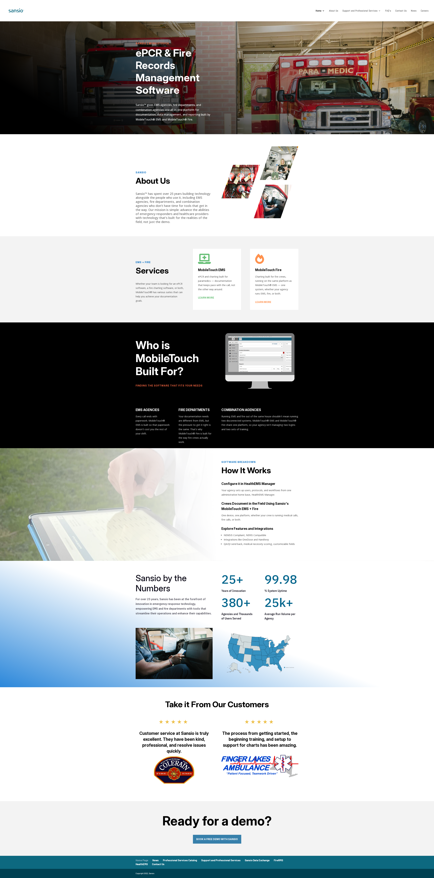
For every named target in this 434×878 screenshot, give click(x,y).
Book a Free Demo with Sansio (217, 839)
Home (318, 10)
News (414, 10)
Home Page (142, 860)
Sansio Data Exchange (257, 860)
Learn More (206, 297)
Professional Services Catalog (180, 860)
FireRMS (278, 860)
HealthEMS (142, 864)
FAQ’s (388, 10)
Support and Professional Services (360, 10)
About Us (333, 10)
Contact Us (401, 10)
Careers (425, 10)
